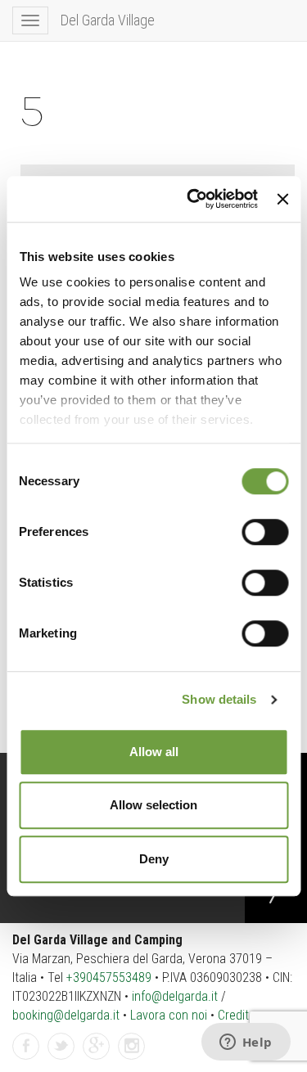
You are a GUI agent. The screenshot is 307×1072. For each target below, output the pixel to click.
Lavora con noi (168, 1015)
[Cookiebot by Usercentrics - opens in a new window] (193, 198)
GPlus (97, 1058)
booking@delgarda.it (66, 1015)
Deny (154, 859)
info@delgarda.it (175, 996)
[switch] (265, 532)
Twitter (61, 1058)
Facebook (26, 1058)
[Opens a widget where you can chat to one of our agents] (246, 1043)
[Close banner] (282, 199)
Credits (236, 1015)
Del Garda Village (108, 20)
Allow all (153, 752)
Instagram (132, 1058)
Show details (219, 699)
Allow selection (153, 805)
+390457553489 (108, 977)
